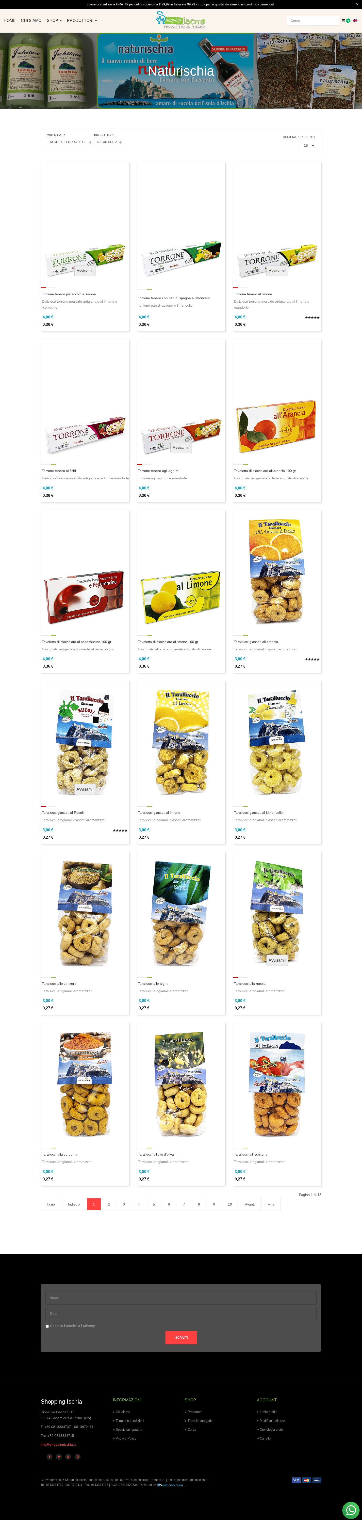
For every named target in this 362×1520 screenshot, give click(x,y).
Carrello (265, 1438)
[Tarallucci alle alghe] (181, 910)
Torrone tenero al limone (253, 294)
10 (230, 1204)
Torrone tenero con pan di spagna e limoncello (174, 298)
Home (10, 20)
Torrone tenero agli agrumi (158, 471)
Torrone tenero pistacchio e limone (69, 294)
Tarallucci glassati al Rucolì (63, 813)
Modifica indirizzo (272, 1421)
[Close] (357, 4)
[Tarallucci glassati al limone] (181, 739)
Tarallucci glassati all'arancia (256, 642)
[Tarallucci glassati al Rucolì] (85, 739)
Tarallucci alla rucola (249, 984)
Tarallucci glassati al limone (159, 813)
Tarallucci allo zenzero (59, 984)
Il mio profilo (268, 1412)
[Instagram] (78, 1457)
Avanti (250, 1204)
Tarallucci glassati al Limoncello (258, 813)
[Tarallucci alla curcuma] (85, 1081)
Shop (53, 20)
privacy (89, 1326)
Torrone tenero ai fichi (59, 471)
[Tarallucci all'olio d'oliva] (181, 1081)
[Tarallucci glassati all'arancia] (277, 568)
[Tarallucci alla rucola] (277, 910)
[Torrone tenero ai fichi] (85, 397)
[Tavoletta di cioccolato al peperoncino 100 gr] (85, 568)
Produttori (80, 20)
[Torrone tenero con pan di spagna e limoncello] (181, 220)
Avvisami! (85, 271)
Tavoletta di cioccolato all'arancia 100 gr (265, 471)
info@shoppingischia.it (58, 1444)
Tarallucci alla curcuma (59, 1154)
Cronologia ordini (271, 1429)
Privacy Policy (126, 1438)
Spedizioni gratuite (129, 1429)
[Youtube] (68, 1457)
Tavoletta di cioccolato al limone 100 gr (168, 642)
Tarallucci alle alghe (153, 984)
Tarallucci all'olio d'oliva (156, 1154)
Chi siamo (31, 20)
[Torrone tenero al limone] (277, 220)
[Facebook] (49, 1457)
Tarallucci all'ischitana (250, 1154)
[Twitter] (59, 1457)
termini (71, 1326)
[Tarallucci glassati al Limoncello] (277, 739)
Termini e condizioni (130, 1421)
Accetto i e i (72, 1326)
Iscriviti (181, 1337)
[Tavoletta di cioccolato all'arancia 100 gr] (277, 397)
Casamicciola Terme (145, 1480)
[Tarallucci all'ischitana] (277, 1081)
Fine (271, 1204)
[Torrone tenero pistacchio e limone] (85, 220)
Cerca (192, 1429)
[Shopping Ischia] (181, 20)
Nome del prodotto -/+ (68, 142)
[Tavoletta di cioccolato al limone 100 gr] (181, 568)
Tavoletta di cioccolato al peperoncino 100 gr (76, 642)
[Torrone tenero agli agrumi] (181, 397)
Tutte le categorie (200, 1421)
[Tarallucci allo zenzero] (85, 910)
